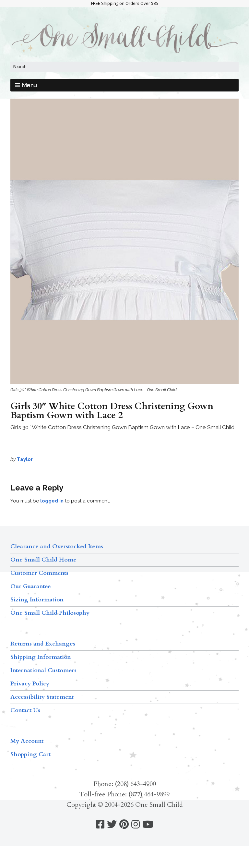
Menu (29, 85)
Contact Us (25, 710)
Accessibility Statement (42, 697)
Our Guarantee (30, 586)
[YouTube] (147, 824)
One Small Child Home (43, 560)
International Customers (43, 670)
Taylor (25, 459)
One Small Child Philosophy (49, 613)
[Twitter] (112, 824)
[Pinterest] (124, 824)
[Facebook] (100, 824)
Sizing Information (37, 600)
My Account (26, 741)
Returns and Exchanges (42, 644)
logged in (52, 501)
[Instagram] (135, 824)
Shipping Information (40, 657)
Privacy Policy (29, 684)
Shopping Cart (30, 754)
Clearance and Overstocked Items (56, 546)
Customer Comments (39, 573)
